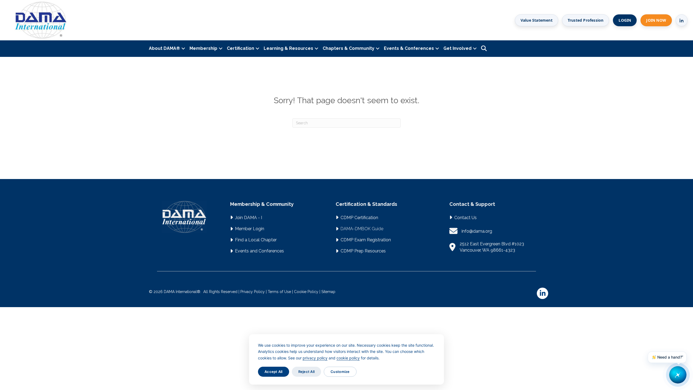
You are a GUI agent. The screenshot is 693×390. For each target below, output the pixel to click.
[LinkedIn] (682, 20)
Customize (340, 371)
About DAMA (164, 48)
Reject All (306, 371)
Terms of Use (279, 292)
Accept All (273, 371)
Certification (240, 48)
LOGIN (625, 20)
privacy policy (315, 358)
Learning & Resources (288, 48)
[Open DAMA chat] (678, 375)
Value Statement (537, 20)
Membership (203, 48)
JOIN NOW (656, 20)
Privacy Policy (252, 292)
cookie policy (348, 358)
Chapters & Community (348, 48)
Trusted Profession (586, 20)
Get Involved (457, 48)
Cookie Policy (306, 292)
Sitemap (328, 292)
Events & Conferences (409, 48)
